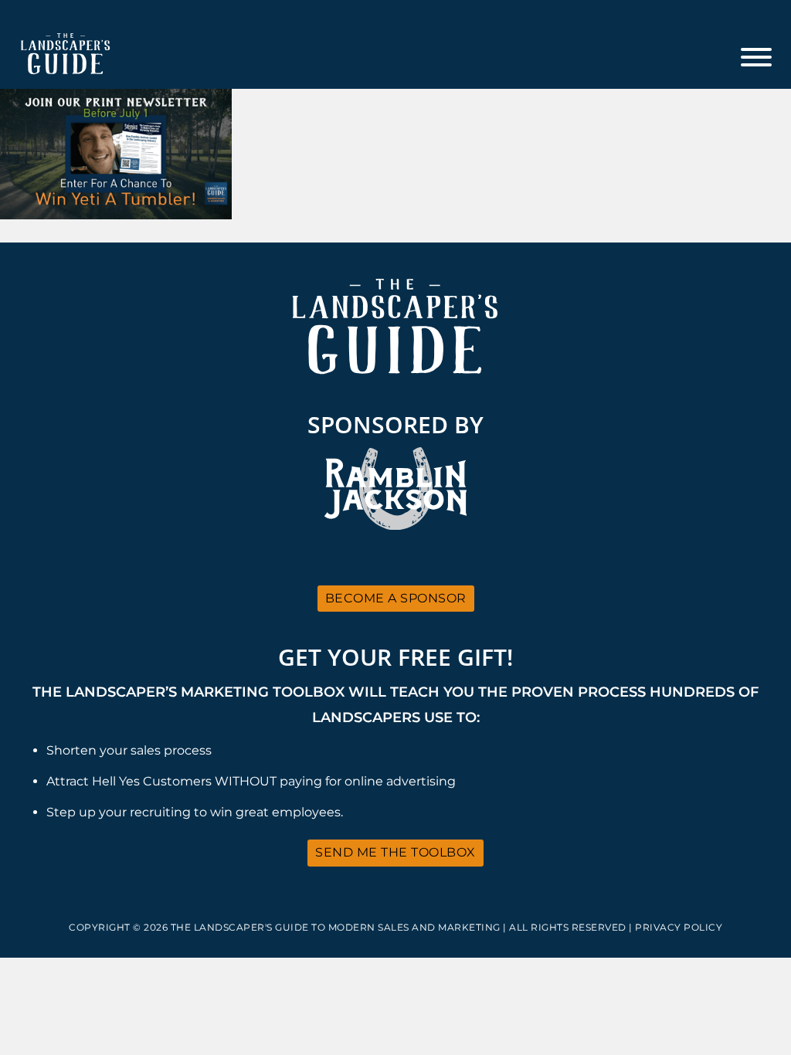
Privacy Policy (678, 927)
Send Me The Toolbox (395, 852)
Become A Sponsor (396, 598)
